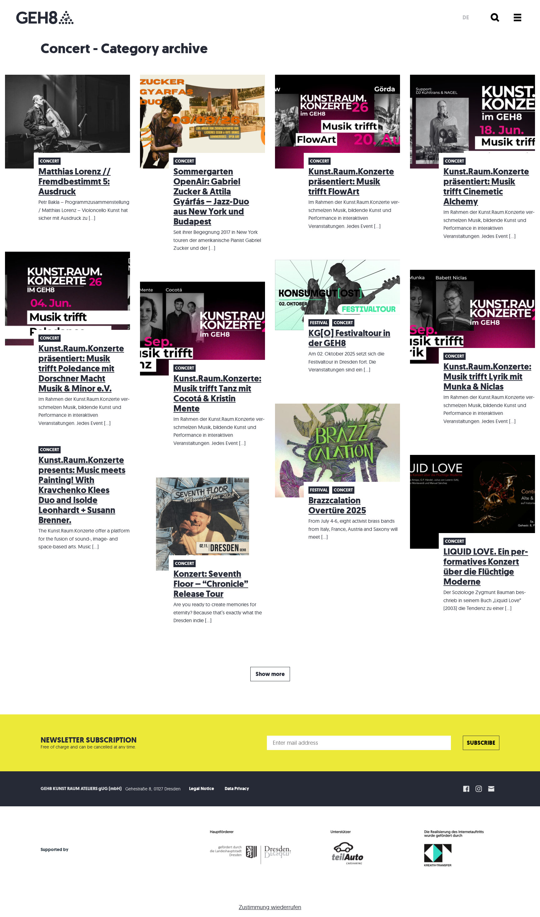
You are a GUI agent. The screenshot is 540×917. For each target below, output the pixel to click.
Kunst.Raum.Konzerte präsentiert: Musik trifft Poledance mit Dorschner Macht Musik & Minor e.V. (81, 368)
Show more (270, 674)
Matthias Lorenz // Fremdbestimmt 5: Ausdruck (74, 181)
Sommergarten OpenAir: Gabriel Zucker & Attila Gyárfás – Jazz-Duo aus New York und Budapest (211, 196)
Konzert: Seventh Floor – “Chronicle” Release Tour (210, 584)
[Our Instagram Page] (478, 789)
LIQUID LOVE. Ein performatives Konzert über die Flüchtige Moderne (485, 566)
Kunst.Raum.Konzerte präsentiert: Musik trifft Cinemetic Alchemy (486, 186)
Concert (49, 161)
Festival (319, 323)
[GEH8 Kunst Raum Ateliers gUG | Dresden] (44, 17)
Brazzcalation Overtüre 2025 (337, 505)
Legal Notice (201, 789)
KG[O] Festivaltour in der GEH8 (349, 338)
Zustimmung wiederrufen (270, 907)
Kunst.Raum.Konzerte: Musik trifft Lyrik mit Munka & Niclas (487, 376)
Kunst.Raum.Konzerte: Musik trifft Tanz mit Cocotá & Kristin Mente (217, 393)
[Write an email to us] (492, 789)
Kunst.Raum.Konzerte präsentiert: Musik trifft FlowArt (351, 181)
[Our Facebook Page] (466, 789)
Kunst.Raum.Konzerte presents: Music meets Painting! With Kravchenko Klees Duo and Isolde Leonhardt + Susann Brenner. (81, 490)
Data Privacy (237, 789)
